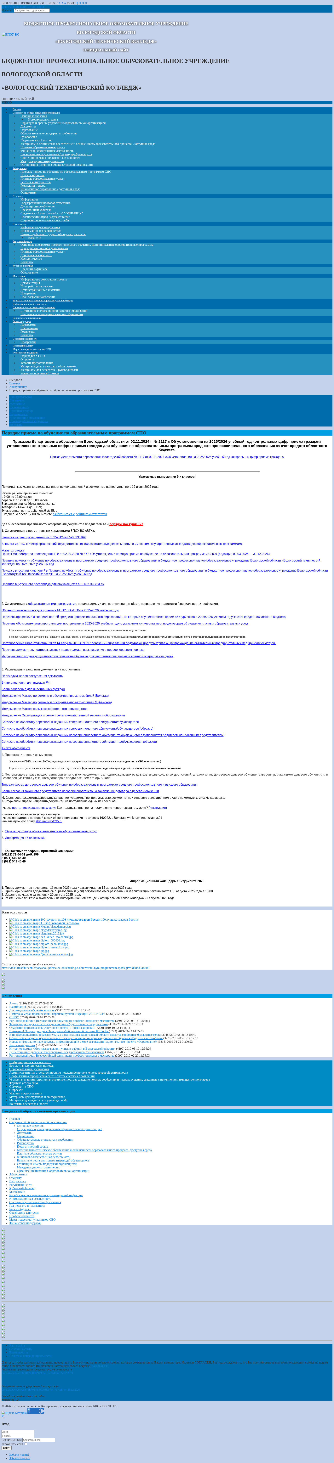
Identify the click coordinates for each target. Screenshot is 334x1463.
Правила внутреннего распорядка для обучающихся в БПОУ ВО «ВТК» (53, 584)
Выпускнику (17, 1181)
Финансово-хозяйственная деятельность (43, 1157)
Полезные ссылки (21, 410)
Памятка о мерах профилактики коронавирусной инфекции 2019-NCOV (57, 1013)
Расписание (17, 403)
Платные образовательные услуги (39, 1153)
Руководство (25, 1143)
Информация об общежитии (25, 837)
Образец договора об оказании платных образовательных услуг (51, 831)
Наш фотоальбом (20, 396)
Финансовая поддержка (25, 1223)
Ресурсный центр (20, 1184)
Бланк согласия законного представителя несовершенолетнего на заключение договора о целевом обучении (80, 791)
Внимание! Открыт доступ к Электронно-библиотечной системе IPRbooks (59, 1031)
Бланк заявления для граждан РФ (26, 682)
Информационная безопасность (30, 1062)
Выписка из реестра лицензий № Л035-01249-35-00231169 (44, 537)
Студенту (15, 1177)
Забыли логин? (19, 1454)
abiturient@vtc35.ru (44, 510)
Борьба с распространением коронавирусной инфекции (46, 1195)
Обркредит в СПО (21, 1086)
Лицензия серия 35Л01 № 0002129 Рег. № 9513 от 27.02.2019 (37, 1373)
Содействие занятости (24, 1212)
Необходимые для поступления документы (32, 676)
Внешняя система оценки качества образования (51, 314)
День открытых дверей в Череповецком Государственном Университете (56, 1052)
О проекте (16, 1090)
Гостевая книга (19, 407)
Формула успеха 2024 (23, 1083)
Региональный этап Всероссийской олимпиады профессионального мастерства (61, 1020)
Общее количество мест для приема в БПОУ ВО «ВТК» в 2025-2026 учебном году (60, 610)
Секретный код (12, 1439)
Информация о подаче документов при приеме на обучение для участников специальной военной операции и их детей (87, 656)
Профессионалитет (21, 1216)
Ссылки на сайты (20, 1349)
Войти (6, 1447)
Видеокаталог (18, 414)
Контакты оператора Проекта (39, 373)
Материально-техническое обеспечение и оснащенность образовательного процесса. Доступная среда (87, 143)
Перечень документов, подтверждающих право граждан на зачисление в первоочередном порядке (73, 649)
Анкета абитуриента (16, 748)
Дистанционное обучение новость (32, 1010)
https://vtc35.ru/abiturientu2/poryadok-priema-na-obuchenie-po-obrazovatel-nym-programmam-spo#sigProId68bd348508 (75, 967)
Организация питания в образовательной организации (53, 1170)
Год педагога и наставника (27, 1205)
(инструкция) (158, 807)
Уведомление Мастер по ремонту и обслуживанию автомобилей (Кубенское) (57, 702)
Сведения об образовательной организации (38, 1122)
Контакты (15, 424)
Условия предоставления (25, 1093)
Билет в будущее (20, 1209)
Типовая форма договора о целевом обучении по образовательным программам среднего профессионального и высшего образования (100, 784)
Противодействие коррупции (28, 421)
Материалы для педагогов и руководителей (38, 1100)
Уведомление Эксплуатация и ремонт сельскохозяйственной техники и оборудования (63, 715)
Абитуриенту (18, 1174)
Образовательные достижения (29, 1069)
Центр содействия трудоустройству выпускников (53, 234)
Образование (25, 1136)
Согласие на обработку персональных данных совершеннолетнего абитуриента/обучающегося (70, 722)
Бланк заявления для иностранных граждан (33, 689)
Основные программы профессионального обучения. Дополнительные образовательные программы (86, 244)
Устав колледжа (13, 550)
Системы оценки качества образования (35, 1202)
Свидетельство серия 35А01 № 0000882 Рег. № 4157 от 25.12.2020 (41, 1389)
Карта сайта (17, 1345)
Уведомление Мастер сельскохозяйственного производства (45, 708)
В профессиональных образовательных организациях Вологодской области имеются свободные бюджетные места (85, 1034)
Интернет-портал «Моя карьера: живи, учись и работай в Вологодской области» (62, 1048)
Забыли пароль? (19, 1458)
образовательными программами (52, 603)
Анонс (13, 1003)
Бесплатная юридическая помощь (31, 1065)
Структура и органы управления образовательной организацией (63, 123)
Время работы (18, 1352)
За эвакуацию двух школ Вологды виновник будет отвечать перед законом (58, 1024)
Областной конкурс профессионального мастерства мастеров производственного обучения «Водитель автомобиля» (86, 1038)
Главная (14, 1118)
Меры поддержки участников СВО (32, 1219)
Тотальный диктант (22, 1045)
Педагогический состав (32, 1146)
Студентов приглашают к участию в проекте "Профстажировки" (52, 1027)
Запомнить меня (12, 1444)
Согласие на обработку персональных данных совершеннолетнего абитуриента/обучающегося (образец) (77, 728)
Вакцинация (17, 1006)
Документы (17, 400)
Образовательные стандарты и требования (45, 1139)
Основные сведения (30, 1125)
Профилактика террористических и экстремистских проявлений (52, 1076)
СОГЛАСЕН (100, 1366)
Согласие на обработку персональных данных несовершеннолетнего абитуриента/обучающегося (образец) (79, 741)
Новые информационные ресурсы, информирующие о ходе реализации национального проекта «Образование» (83, 1041)
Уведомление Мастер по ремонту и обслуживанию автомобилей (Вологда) (55, 695)
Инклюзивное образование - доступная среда (50, 189)
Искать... (7, 10)
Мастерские (17, 1191)
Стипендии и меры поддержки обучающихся (47, 1164)
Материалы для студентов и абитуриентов (37, 1097)
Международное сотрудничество (38, 1167)
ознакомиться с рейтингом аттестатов (80, 514)
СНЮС (14, 1017)
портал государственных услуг (34, 807)
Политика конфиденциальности (30, 1356)
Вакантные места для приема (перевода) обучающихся (53, 1160)
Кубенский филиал (21, 1188)
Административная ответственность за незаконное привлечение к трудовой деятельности (68, 1072)
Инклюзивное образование (27, 417)
